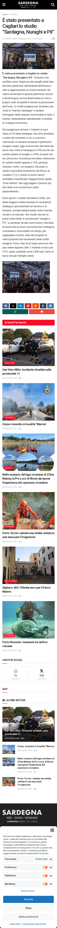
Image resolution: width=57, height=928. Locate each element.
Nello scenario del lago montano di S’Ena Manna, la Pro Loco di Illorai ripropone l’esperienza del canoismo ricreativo (28, 478)
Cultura (14, 14)
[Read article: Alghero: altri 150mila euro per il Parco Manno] (28, 565)
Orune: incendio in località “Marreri (24, 424)
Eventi (8, 468)
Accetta (28, 899)
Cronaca (9, 418)
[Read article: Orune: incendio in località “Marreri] (28, 402)
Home (5, 14)
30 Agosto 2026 (10, 378)
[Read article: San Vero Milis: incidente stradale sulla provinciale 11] (28, 347)
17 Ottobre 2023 (9, 38)
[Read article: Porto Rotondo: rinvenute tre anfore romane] (28, 620)
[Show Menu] (3, 5)
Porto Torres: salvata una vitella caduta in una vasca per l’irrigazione (34, 781)
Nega (28, 908)
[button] (52, 830)
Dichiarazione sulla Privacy (34, 924)
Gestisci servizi (28, 891)
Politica (9, 363)
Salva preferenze (28, 916)
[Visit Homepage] (28, 5)
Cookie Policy (15, 924)
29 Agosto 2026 (10, 650)
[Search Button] (53, 5)
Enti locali (11, 581)
